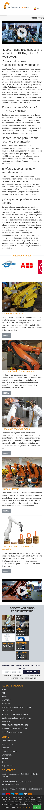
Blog (4, 762)
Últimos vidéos (8, 755)
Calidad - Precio (10, 489)
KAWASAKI (6, 703)
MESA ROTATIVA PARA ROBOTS (15, 714)
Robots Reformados (13, 313)
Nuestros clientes (22, 255)
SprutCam (6, 721)
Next (38, 268)
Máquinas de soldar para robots (14, 728)
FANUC (5, 696)
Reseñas (5, 758)
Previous (5, 268)
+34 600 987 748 (37, 18)
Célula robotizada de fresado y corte (16, 718)
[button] (36, 7)
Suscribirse (31, 672)
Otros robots (7, 711)
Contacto (5, 748)
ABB (5, 628)
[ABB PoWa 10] (8, 623)
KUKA (4, 689)
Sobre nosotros (8, 744)
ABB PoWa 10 (8, 631)
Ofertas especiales (9, 740)
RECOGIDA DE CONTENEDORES (15, 725)
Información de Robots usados (18, 371)
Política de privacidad (10, 751)
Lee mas (6, 335)
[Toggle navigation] (3, 17)
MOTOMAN (8, 643)
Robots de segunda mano (16, 429)
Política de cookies (25, 807)
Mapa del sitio (7, 765)
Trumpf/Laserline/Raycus (12, 732)
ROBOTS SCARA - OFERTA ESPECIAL (16, 707)
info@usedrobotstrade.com (31, 789)
